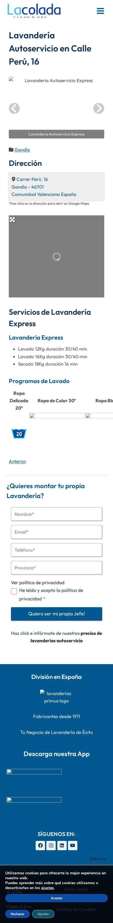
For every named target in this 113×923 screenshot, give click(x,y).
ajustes (47, 888)
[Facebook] (40, 845)
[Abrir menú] (100, 10)
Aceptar (57, 898)
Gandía (22, 149)
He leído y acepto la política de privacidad (51, 594)
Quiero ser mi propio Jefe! (56, 613)
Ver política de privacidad (37, 582)
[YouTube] (72, 845)
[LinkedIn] (62, 845)
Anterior (17, 461)
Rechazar (17, 914)
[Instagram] (51, 845)
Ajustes (43, 914)
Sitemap (97, 858)
